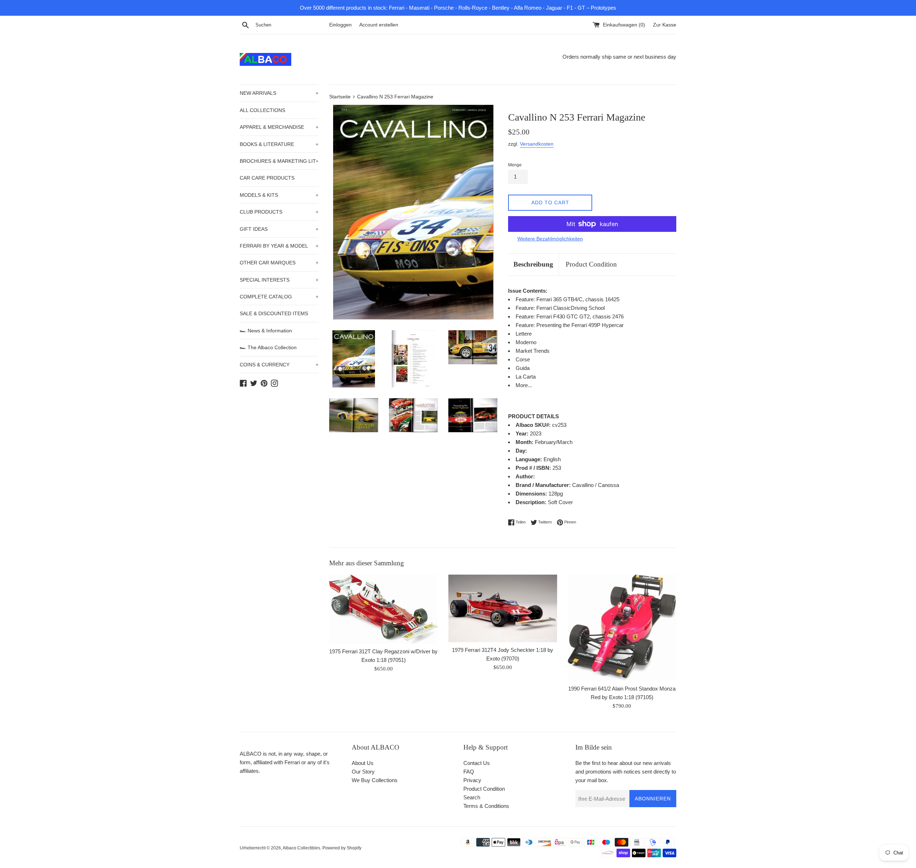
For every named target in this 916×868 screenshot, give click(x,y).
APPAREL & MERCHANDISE (279, 127)
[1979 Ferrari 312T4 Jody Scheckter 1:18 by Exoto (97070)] (502, 608)
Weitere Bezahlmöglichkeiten (550, 239)
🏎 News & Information (266, 330)
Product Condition (591, 264)
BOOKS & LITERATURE (279, 144)
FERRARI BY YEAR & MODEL (279, 246)
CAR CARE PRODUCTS (267, 178)
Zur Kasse (664, 25)
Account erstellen (378, 25)
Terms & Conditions (486, 806)
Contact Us (476, 763)
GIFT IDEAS (279, 229)
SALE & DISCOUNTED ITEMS (274, 313)
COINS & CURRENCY (279, 364)
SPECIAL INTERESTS (279, 280)
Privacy (472, 780)
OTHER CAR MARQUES (279, 262)
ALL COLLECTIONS (262, 110)
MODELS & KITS (279, 195)
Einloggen (340, 25)
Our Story (363, 772)
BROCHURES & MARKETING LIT (279, 161)
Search (471, 797)
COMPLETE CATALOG (279, 296)
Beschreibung (533, 264)
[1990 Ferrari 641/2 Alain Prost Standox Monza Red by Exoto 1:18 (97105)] (622, 628)
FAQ (468, 772)
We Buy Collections (375, 780)
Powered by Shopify (341, 847)
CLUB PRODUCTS (279, 212)
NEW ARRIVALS (279, 93)
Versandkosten (537, 144)
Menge (515, 164)
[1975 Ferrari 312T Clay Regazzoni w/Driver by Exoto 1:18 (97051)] (383, 609)
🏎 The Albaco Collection (268, 347)
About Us (363, 763)
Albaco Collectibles (301, 847)
